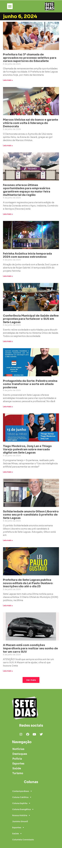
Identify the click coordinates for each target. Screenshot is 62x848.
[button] (10, 6)
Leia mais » (8, 80)
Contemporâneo (20, 791)
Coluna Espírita (19, 803)
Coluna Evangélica (21, 809)
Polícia (17, 758)
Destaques (19, 754)
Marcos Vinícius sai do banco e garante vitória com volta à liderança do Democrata (30, 123)
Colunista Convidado (23, 839)
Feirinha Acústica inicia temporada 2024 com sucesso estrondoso (27, 255)
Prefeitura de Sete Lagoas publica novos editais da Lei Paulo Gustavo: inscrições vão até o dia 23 (28, 583)
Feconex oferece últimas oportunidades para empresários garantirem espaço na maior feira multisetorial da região (26, 190)
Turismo (17, 773)
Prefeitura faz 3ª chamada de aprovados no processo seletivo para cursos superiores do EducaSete (29, 58)
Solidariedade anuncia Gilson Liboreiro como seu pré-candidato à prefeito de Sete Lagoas (31, 515)
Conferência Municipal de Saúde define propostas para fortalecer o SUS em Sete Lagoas (31, 319)
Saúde (16, 768)
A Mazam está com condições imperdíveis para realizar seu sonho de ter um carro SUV (30, 648)
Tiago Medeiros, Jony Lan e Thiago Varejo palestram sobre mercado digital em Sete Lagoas (27, 449)
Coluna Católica (20, 797)
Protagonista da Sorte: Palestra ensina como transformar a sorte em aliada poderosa (30, 384)
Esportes (18, 763)
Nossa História (19, 815)
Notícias (18, 749)
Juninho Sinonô (20, 821)
